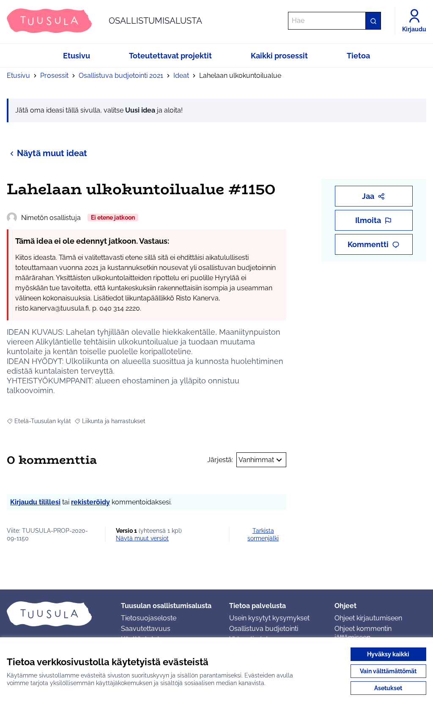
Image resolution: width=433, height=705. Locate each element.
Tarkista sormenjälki (263, 534)
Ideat (181, 76)
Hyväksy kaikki (388, 654)
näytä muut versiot (142, 538)
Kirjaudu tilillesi (35, 502)
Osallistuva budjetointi (263, 629)
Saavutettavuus (145, 629)
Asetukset (388, 688)
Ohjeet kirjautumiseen (368, 618)
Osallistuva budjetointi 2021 (121, 76)
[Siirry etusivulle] (57, 613)
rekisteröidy (90, 502)
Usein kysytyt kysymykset (269, 618)
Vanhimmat (256, 460)
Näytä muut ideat (52, 153)
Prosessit (54, 76)
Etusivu (18, 76)
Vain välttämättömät (388, 671)
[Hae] (373, 20)
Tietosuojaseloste (148, 618)
